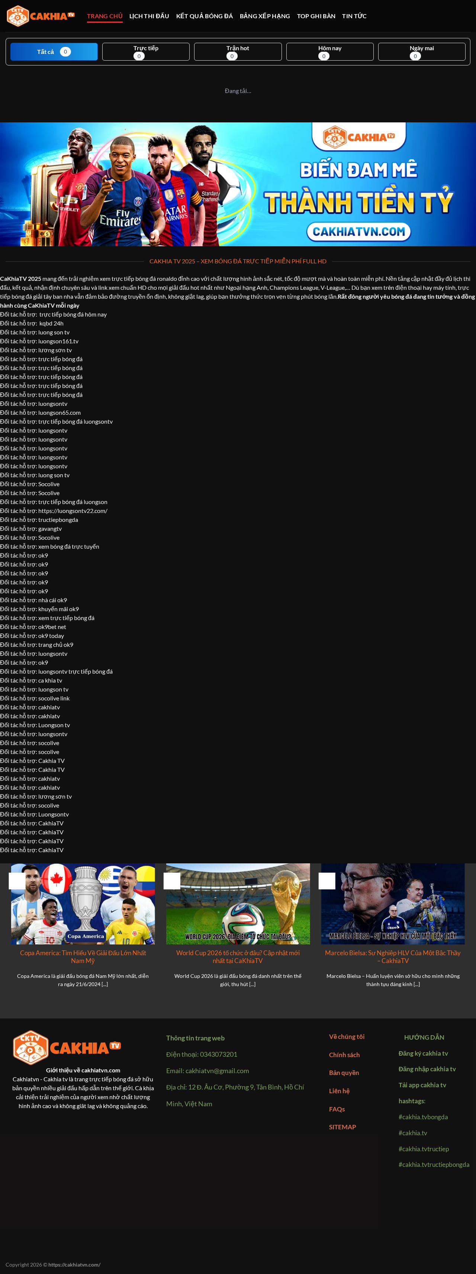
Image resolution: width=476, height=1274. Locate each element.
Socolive (49, 483)
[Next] (466, 935)
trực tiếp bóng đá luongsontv (75, 421)
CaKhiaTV (13, 278)
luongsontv (52, 403)
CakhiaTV (51, 823)
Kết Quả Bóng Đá (204, 15)
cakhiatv (49, 715)
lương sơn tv (55, 349)
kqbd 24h (51, 323)
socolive (48, 805)
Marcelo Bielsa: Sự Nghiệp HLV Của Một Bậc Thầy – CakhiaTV (393, 957)
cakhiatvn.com (100, 1070)
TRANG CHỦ (105, 15)
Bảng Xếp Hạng (265, 15)
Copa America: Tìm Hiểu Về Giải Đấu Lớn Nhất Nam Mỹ (83, 957)
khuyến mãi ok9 (58, 608)
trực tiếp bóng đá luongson (72, 501)
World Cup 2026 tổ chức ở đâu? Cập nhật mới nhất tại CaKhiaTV (238, 957)
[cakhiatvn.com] (41, 16)
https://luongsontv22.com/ (72, 510)
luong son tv (54, 332)
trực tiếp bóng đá (60, 358)
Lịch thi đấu (149, 15)
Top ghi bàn (316, 15)
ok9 (43, 662)
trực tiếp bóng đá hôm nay (73, 314)
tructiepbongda (58, 519)
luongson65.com (59, 412)
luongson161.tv (58, 340)
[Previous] (9, 935)
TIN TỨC (354, 15)
